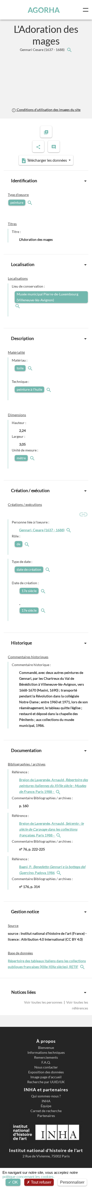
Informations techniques (46, 1052)
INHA (46, 1101)
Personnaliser (72, 1182)
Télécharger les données (47, 160)
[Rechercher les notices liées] (69, 50)
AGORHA (44, 9)
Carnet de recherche (46, 1111)
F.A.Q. (46, 1062)
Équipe (46, 1106)
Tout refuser (40, 1182)
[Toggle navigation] (86, 10)
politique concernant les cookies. (28, 1177)
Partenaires (46, 1116)
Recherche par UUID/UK (46, 1082)
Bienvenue (46, 1047)
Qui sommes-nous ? (46, 1096)
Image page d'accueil (46, 1077)
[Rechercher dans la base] (83, 967)
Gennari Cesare (42, 50)
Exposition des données (46, 1072)
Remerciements (46, 1057)
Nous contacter (46, 1067)
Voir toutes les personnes (43, 1002)
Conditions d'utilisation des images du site (48, 110)
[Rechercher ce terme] (30, 202)
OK (14, 1182)
